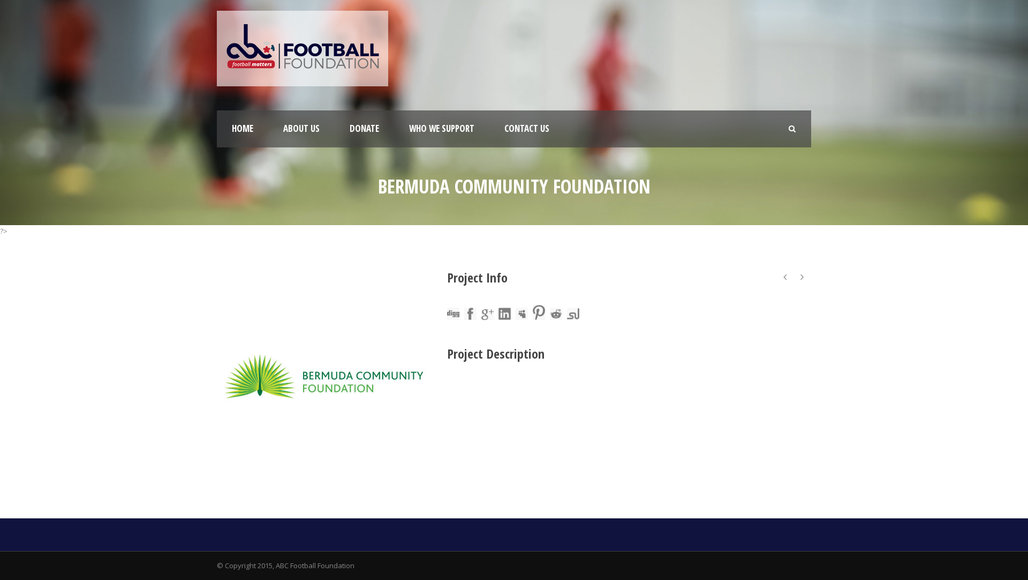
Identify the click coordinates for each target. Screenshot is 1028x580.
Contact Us (526, 128)
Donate (364, 128)
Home (242, 128)
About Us (301, 128)
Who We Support (441, 128)
